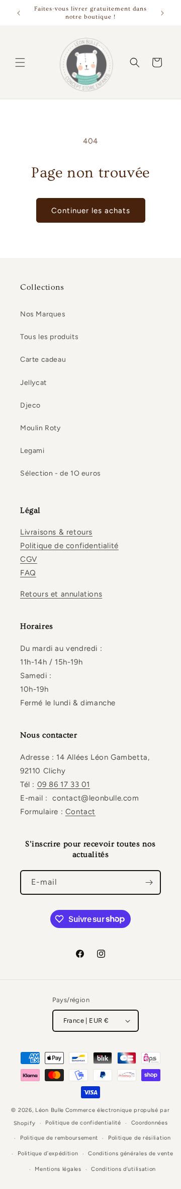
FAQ (28, 572)
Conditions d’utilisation (123, 1169)
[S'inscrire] (149, 882)
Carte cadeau (43, 359)
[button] (20, 62)
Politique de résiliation (139, 1138)
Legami (32, 450)
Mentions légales (58, 1169)
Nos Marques (43, 314)
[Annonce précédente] (19, 13)
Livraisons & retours (56, 532)
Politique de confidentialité (69, 545)
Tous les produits (49, 337)
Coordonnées (149, 1122)
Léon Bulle (49, 1110)
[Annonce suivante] (162, 13)
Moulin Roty (40, 428)
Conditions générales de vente (130, 1153)
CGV (28, 559)
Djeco (30, 405)
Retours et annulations (61, 594)
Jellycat (33, 382)
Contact (80, 811)
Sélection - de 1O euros (60, 473)
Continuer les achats (90, 210)
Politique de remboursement (59, 1138)
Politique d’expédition (48, 1153)
